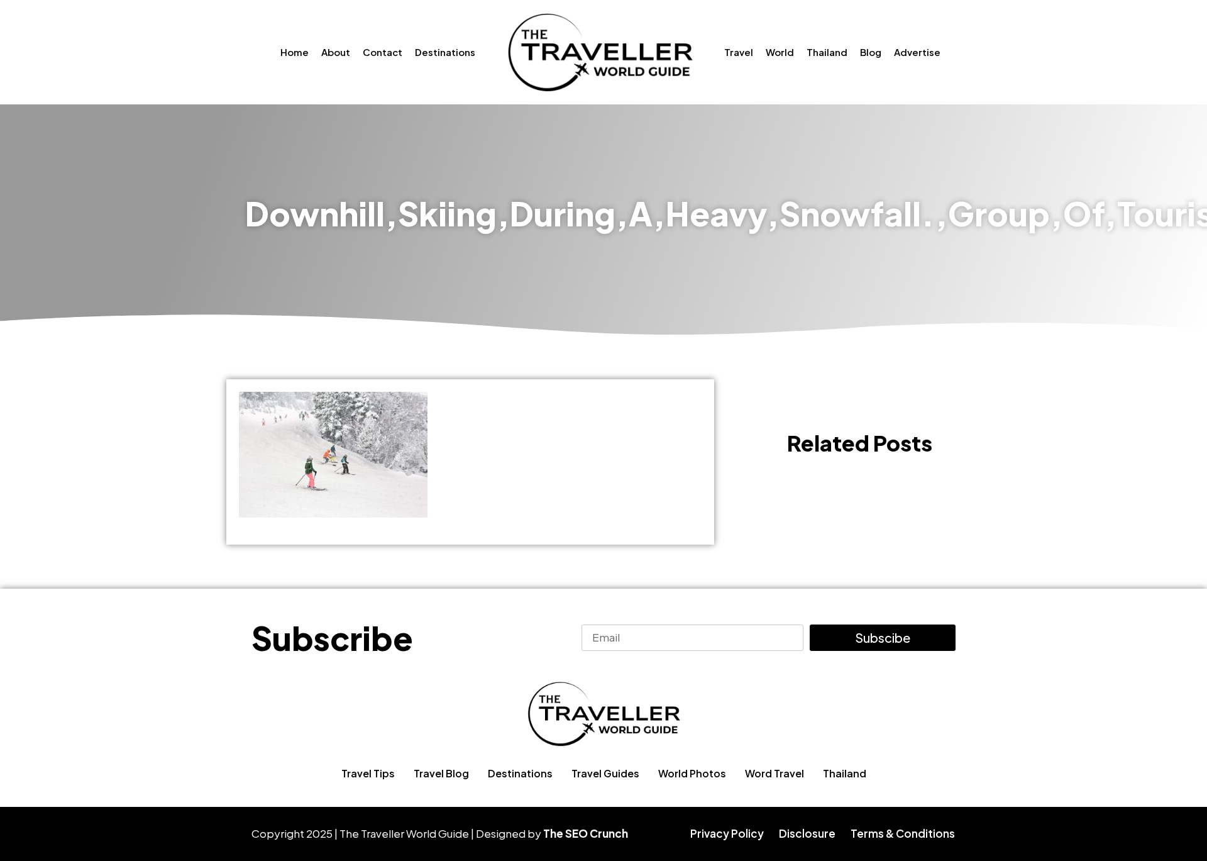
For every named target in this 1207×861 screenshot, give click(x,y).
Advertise (917, 52)
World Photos (692, 773)
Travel (738, 52)
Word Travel (774, 773)
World (780, 52)
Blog (870, 52)
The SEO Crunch (585, 833)
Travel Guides (605, 773)
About (335, 52)
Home (294, 52)
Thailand (827, 52)
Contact (382, 52)
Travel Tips (368, 773)
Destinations (445, 52)
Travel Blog (441, 773)
